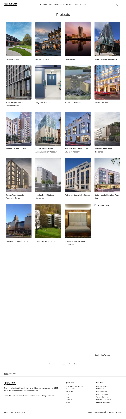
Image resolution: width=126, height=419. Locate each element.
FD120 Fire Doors (102, 394)
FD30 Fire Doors (101, 386)
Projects (69, 5)
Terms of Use (8, 412)
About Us (69, 400)
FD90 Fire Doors (101, 392)
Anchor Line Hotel (101, 102)
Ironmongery (45, 5)
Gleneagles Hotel (42, 59)
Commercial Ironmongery (74, 389)
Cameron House (12, 59)
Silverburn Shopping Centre (17, 241)
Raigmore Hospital (42, 102)
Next (75, 364)
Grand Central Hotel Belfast (105, 59)
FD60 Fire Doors (101, 389)
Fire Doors (58, 5)
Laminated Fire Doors (103, 400)
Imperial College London (16, 149)
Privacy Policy (20, 412)
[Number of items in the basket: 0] (121, 5)
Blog (76, 5)
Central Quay (70, 59)
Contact (83, 5)
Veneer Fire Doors (102, 397)
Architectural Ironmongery (74, 386)
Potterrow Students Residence (77, 195)
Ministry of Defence (73, 102)
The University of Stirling (45, 241)
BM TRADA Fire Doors (103, 402)
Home (6, 374)
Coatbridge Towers (102, 355)
